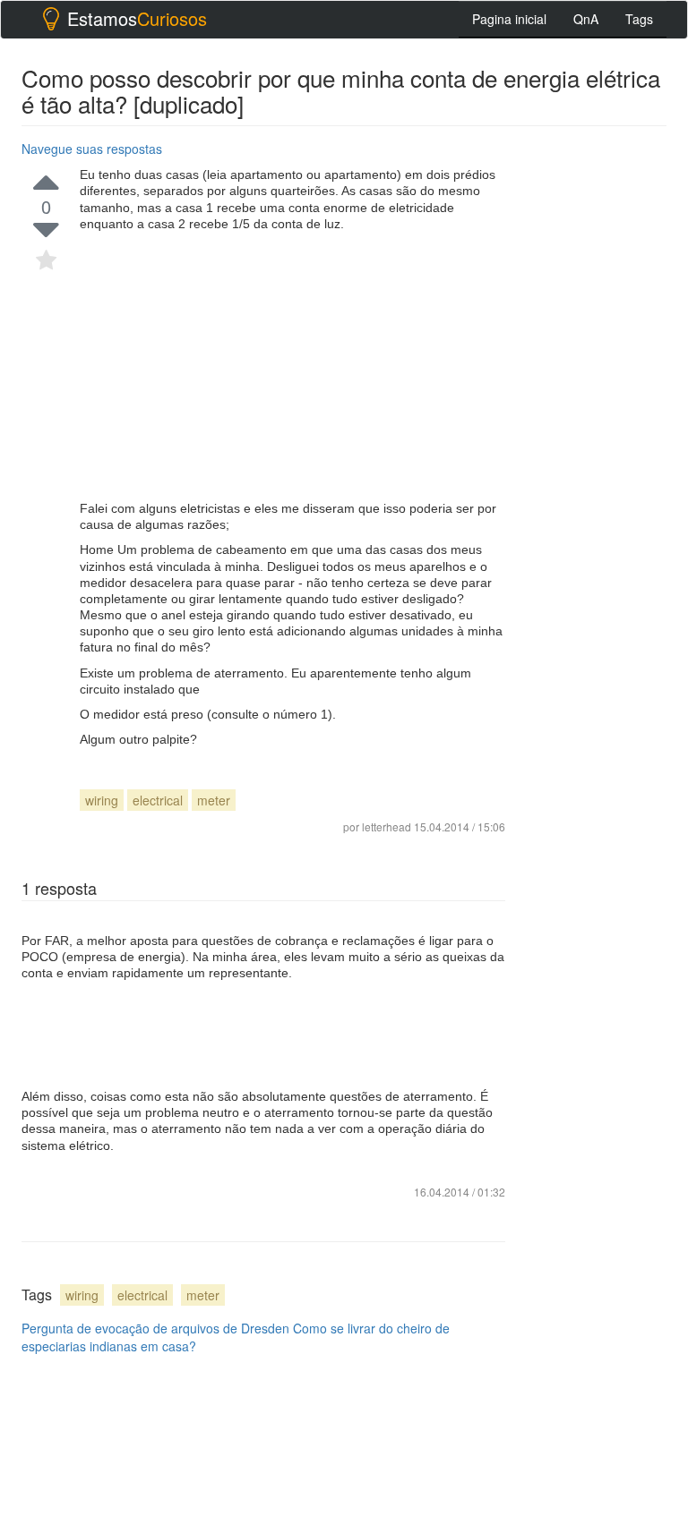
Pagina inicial (509, 19)
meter (213, 800)
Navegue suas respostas (92, 149)
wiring (101, 800)
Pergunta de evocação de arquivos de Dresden (155, 1328)
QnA (585, 19)
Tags (639, 19)
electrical (158, 800)
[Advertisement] (292, 366)
